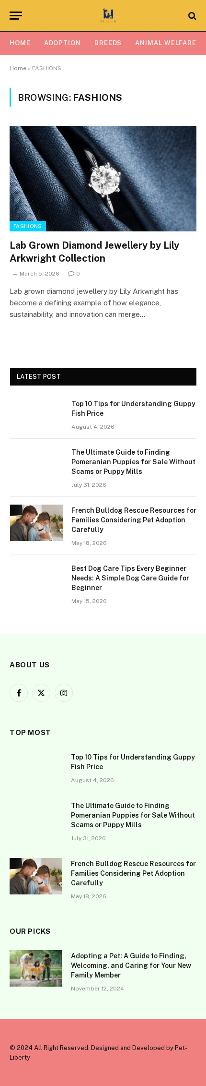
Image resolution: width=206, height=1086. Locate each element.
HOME (20, 43)
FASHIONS (27, 226)
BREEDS (108, 43)
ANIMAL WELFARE (165, 43)
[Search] (191, 15)
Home (18, 68)
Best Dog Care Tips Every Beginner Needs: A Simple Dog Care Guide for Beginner (130, 578)
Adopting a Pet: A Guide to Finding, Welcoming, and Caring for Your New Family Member (131, 965)
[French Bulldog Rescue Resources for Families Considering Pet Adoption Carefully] (36, 523)
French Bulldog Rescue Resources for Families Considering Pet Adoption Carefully (133, 520)
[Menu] (16, 15)
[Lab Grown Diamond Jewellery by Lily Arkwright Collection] (103, 178)
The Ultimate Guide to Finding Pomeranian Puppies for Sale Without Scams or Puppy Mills (133, 461)
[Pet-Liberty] (107, 15)
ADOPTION (62, 43)
